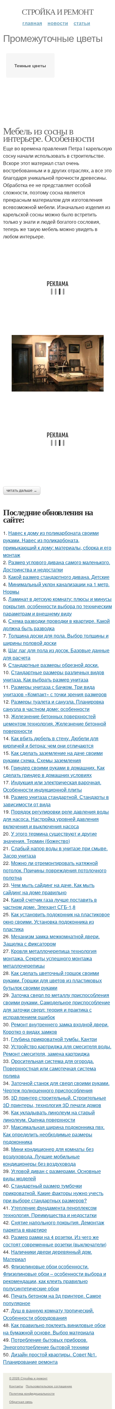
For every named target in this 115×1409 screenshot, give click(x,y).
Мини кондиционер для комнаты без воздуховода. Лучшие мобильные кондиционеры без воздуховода (48, 1156)
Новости (58, 23)
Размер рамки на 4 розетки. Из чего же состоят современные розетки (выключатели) (54, 1241)
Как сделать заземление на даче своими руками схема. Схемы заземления (53, 756)
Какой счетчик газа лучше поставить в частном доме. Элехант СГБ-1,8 (50, 903)
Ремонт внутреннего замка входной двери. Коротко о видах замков (56, 1028)
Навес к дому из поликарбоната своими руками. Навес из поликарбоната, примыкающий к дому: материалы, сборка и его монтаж (57, 543)
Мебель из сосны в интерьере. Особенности (48, 134)
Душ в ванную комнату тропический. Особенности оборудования (48, 1314)
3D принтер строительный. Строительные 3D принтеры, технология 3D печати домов (54, 1101)
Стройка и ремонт (57, 11)
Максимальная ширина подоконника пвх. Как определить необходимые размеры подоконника (54, 1134)
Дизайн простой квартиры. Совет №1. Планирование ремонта (50, 1358)
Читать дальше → (21, 490)
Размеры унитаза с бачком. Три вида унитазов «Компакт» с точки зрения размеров (55, 690)
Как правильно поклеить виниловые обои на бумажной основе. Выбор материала (54, 1329)
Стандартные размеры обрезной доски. (53, 664)
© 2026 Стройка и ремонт (28, 1378)
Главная (32, 23)
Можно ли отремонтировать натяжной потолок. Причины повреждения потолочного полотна (54, 870)
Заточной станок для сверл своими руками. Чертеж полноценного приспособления (56, 1087)
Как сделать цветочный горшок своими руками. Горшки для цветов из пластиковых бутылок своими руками (52, 980)
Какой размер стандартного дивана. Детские (58, 576)
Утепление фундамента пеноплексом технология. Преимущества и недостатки (50, 1211)
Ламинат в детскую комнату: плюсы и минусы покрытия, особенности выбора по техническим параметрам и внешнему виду (57, 606)
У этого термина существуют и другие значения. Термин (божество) (50, 837)
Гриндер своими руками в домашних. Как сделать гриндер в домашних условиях (54, 771)
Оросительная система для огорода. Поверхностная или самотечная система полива (49, 1068)
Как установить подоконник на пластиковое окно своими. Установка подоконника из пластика (56, 922)
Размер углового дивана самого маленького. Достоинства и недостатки (56, 566)
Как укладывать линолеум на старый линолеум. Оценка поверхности (49, 1116)
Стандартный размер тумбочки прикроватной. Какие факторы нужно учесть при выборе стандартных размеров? (53, 1193)
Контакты (16, 1386)
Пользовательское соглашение (49, 1386)
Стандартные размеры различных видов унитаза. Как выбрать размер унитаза (53, 676)
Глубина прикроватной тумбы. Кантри (54, 1039)
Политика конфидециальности (32, 1393)
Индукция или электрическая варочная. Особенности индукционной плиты (52, 786)
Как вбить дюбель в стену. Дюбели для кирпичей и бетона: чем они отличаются (50, 742)
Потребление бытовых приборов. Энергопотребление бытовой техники (46, 1343)
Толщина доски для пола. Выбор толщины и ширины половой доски (56, 639)
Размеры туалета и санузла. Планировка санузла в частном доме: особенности (53, 705)
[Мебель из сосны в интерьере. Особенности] (57, 363)
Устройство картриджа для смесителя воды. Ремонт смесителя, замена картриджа (57, 1050)
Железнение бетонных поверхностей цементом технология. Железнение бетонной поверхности (54, 723)
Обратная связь (21, 1402)
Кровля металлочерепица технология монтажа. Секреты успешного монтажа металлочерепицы (50, 958)
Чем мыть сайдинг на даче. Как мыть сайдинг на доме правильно (48, 888)
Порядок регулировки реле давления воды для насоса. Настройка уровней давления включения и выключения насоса (56, 819)
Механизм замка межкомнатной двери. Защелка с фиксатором (51, 940)
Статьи (82, 23)
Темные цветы (30, 65)
